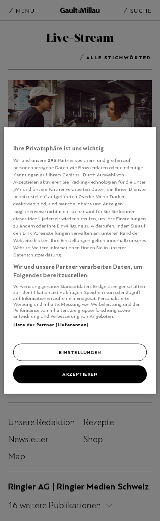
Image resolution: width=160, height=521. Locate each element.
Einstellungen (80, 352)
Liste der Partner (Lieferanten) (50, 325)
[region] (80, 260)
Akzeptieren (79, 374)
